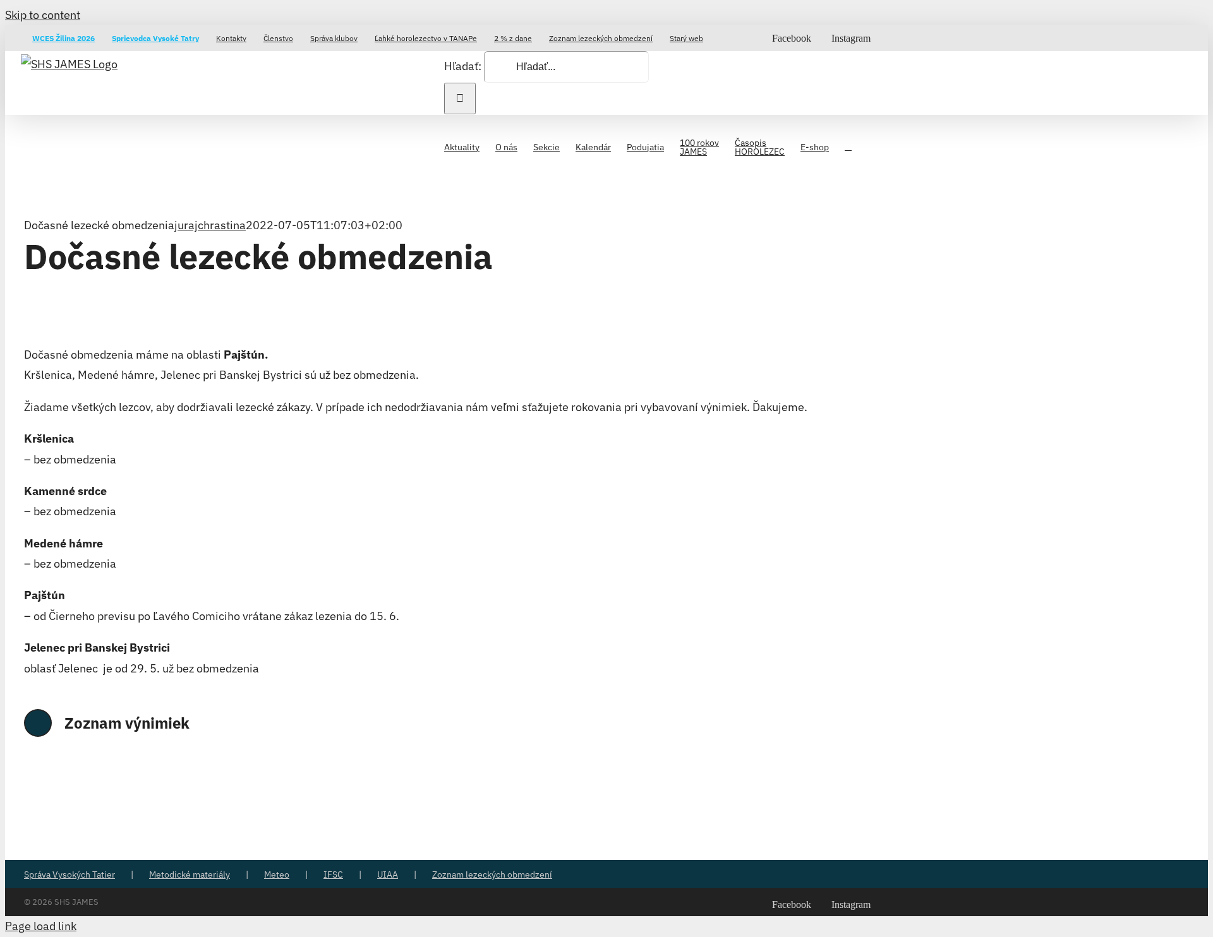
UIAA (387, 874)
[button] (848, 145)
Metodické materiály (189, 874)
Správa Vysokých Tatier (69, 874)
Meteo (276, 874)
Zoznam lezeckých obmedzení (492, 874)
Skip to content (42, 15)
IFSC (333, 874)
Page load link (40, 926)
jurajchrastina (210, 225)
